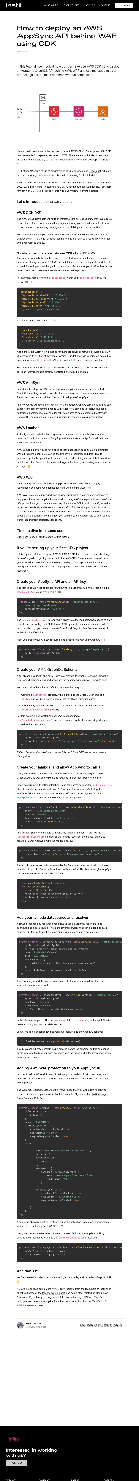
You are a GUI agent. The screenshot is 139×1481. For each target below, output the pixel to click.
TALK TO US (124, 5)
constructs (85, 351)
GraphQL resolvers (85, 923)
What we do (51, 5)
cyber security (105, 1325)
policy (69, 840)
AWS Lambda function (29, 442)
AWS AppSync (81, 397)
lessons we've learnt (53, 1293)
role (29, 840)
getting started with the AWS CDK (58, 558)
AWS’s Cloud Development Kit (87, 151)
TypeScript (95, 171)
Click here (22, 536)
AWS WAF (86, 487)
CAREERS (105, 5)
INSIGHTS (90, 5)
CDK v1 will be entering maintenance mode (69, 182)
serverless (61, 434)
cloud (83, 1325)
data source (41, 927)
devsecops (92, 1325)
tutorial (117, 1325)
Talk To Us (16, 1463)
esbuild (79, 797)
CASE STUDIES (71, 5)
